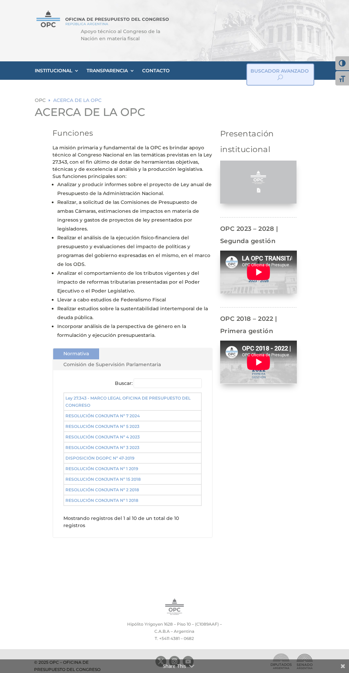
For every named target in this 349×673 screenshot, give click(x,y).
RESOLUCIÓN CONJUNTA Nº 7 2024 (102, 415)
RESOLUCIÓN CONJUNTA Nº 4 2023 (102, 436)
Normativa (76, 353)
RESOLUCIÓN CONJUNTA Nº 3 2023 (102, 447)
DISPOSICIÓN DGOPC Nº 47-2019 (100, 458)
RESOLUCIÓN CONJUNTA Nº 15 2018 (103, 479)
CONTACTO (156, 70)
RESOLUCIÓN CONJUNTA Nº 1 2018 (101, 500)
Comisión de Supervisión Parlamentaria (112, 364)
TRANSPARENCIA (107, 70)
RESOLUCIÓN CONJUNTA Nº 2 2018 (102, 489)
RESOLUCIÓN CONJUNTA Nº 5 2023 (102, 426)
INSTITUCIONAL (53, 70)
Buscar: (124, 383)
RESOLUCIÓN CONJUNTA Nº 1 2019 (101, 468)
